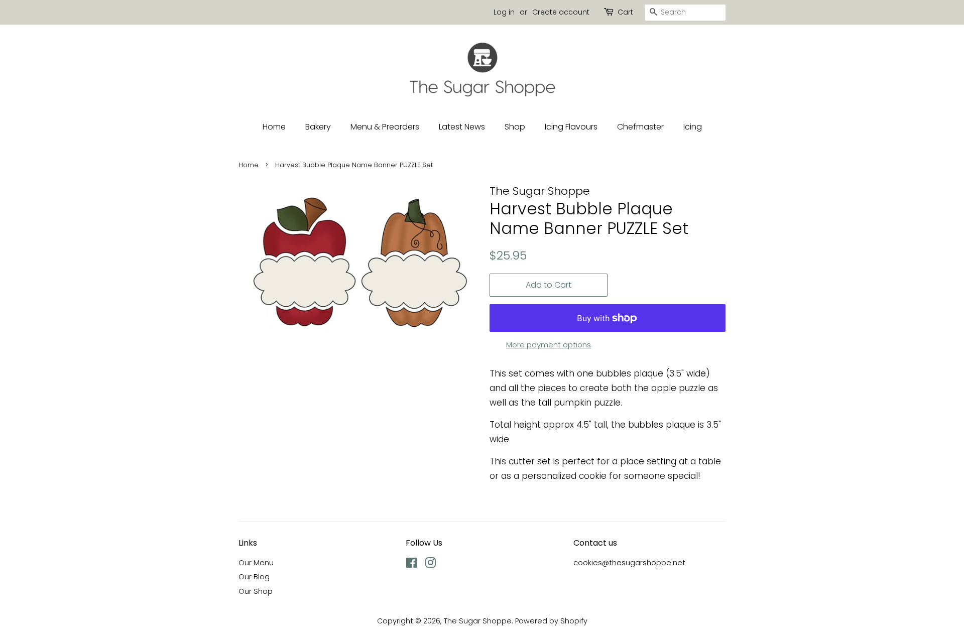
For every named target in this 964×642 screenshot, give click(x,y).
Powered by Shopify (551, 621)
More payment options (548, 344)
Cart (625, 12)
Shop (515, 127)
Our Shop (255, 591)
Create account (560, 12)
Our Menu (256, 563)
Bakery (318, 127)
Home (274, 127)
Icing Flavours (571, 127)
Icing (692, 127)
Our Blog (254, 577)
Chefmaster (640, 127)
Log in (504, 12)
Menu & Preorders (384, 127)
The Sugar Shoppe (478, 621)
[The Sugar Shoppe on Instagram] (430, 565)
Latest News (462, 127)
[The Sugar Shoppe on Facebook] (411, 565)
